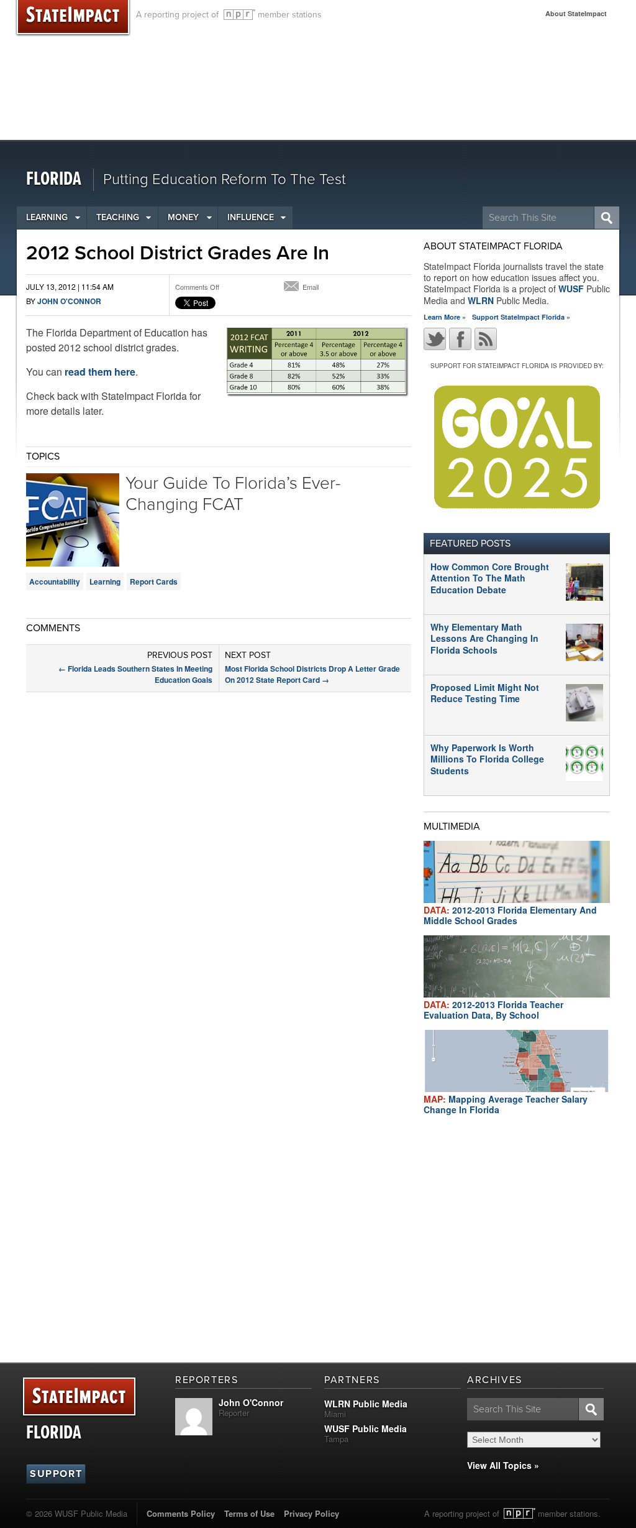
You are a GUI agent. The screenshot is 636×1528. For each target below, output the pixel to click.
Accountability (54, 581)
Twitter (435, 339)
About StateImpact (576, 13)
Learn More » (445, 317)
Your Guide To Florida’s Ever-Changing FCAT (232, 494)
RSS (486, 339)
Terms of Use (249, 1513)
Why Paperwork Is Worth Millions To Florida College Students (487, 758)
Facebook (460, 339)
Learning (47, 217)
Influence (250, 217)
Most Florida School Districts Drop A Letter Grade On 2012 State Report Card (312, 674)
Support (56, 1474)
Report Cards (154, 581)
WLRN (481, 300)
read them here (100, 371)
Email (310, 287)
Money (183, 217)
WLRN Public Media (365, 1403)
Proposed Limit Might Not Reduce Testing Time (484, 693)
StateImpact (79, 1397)
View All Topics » (503, 1465)
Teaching (117, 217)
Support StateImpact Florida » (521, 317)
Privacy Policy (311, 1513)
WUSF (571, 288)
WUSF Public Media (365, 1428)
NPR (239, 14)
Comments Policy (181, 1513)
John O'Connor (69, 301)
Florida (53, 179)
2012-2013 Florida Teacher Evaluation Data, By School (493, 1009)
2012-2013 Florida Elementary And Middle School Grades (510, 915)
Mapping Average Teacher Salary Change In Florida (506, 1104)
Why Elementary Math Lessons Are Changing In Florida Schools (484, 638)
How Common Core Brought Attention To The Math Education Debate (489, 577)
